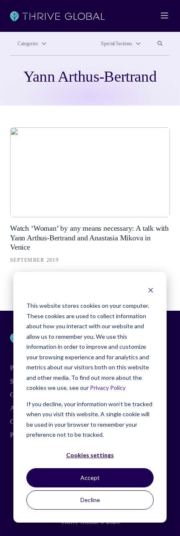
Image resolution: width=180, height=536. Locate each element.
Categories (28, 43)
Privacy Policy (108, 387)
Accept (90, 477)
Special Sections (116, 43)
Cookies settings (90, 455)
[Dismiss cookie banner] (151, 290)
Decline (90, 499)
